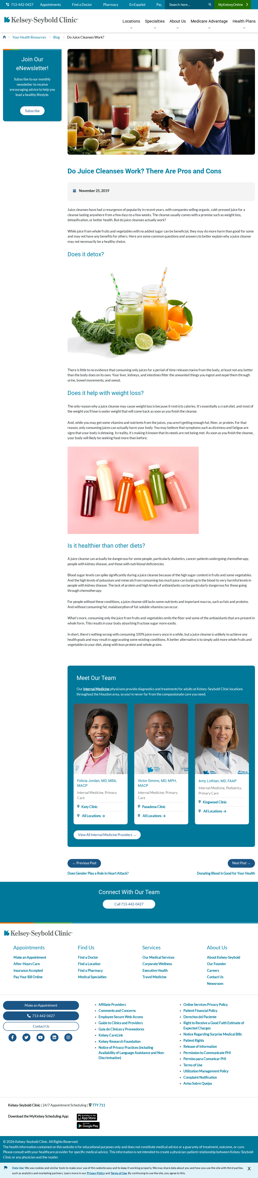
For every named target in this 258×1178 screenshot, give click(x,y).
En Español (137, 5)
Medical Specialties (92, 977)
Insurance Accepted (28, 970)
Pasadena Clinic (153, 807)
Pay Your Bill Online (28, 977)
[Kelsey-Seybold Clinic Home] (43, 21)
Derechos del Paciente (199, 1017)
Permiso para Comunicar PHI (204, 1059)
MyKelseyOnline (230, 4)
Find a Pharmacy (90, 970)
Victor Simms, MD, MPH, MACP (157, 783)
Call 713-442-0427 (129, 904)
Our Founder (216, 964)
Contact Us (215, 977)
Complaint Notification (200, 1077)
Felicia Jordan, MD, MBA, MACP (97, 783)
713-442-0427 (21, 5)
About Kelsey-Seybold (223, 957)
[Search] (210, 4)
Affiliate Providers (112, 1004)
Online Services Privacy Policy (205, 1004)
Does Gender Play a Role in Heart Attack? (98, 873)
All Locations (91, 816)
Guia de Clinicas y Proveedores (121, 1029)
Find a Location (89, 964)
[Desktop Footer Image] (38, 934)
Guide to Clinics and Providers (121, 1023)
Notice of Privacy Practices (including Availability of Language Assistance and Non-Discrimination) (132, 1052)
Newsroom (215, 983)
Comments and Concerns (117, 1010)
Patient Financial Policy (200, 1010)
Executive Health (155, 970)
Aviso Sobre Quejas (197, 1083)
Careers (213, 970)
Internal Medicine (96, 689)
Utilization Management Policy (206, 1071)
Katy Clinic (89, 807)
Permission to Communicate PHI (207, 1053)
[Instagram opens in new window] (68, 1037)
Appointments (50, 5)
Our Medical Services (158, 957)
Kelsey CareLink (111, 1035)
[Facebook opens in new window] (12, 1037)
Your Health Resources (29, 37)
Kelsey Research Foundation (119, 1041)
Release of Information (200, 1046)
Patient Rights (193, 1040)
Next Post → (241, 863)
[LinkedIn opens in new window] (54, 1037)
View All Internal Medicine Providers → (107, 835)
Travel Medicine (154, 977)
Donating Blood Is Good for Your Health (226, 873)
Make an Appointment (30, 957)
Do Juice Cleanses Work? (85, 37)
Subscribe (32, 111)
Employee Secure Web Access (121, 1017)
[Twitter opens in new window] (26, 1037)
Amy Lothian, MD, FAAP (217, 781)
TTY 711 (98, 1105)
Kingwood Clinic (215, 802)
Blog (56, 37)
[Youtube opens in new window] (40, 1037)
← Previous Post (84, 863)
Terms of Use (192, 1065)
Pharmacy (110, 5)
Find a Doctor (82, 5)
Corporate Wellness (157, 964)
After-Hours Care (27, 964)
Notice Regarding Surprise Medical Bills (212, 1034)
